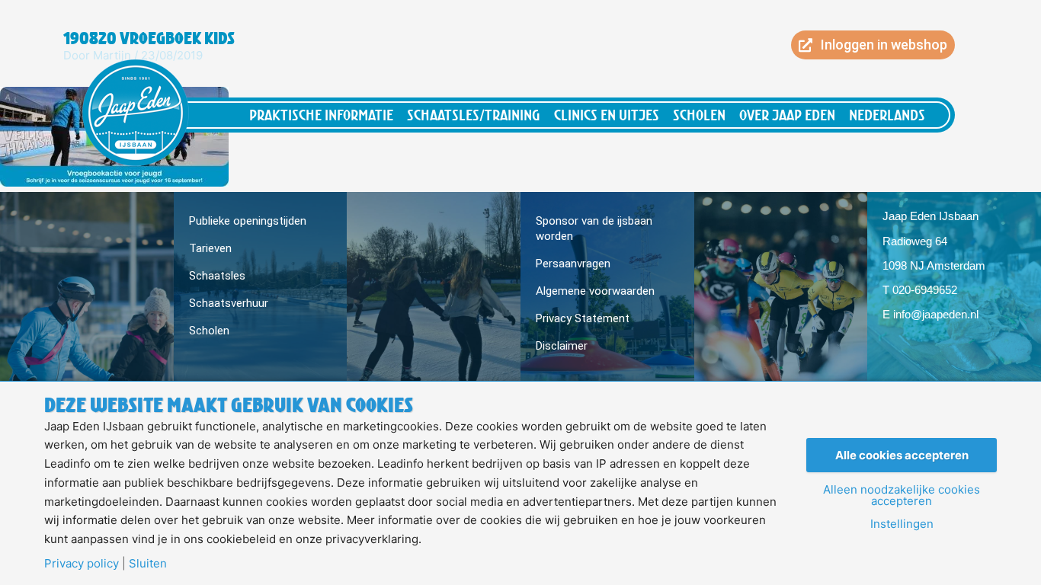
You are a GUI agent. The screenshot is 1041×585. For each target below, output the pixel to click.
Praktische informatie (321, 114)
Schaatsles (217, 276)
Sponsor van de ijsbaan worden (594, 228)
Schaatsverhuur (228, 303)
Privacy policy (81, 563)
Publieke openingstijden (247, 221)
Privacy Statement (582, 318)
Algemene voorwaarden (595, 291)
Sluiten (148, 563)
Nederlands (887, 114)
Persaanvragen (573, 263)
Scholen (699, 114)
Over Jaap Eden (787, 114)
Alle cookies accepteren (902, 455)
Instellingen (902, 523)
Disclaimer (562, 346)
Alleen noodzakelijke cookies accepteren (901, 495)
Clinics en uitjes (606, 114)
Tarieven (210, 248)
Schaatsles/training (473, 114)
